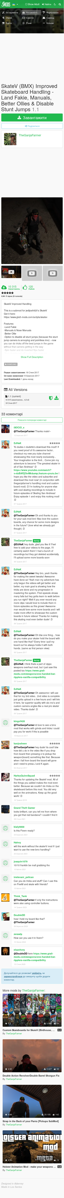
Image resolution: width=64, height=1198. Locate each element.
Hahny (17, 842)
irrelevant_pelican (24, 877)
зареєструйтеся (13, 976)
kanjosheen (20, 743)
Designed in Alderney (12, 1183)
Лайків (31, 289)
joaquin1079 (20, 861)
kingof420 (19, 721)
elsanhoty (19, 949)
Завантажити (34, 117)
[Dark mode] (55, 4)
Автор (36, 540)
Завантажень (14, 289)
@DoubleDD (20, 953)
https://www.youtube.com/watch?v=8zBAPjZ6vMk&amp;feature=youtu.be (36, 471)
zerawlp (18, 934)
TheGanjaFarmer (30, 135)
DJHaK (17, 443)
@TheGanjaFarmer (24, 431)
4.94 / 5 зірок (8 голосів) (11, 296)
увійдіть (37, 973)
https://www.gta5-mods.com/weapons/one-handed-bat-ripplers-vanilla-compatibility (35, 674)
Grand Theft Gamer (24, 807)
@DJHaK (19, 544)
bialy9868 (19, 826)
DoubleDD (19, 915)
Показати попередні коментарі (32, 419)
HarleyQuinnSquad (24, 775)
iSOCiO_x (19, 427)
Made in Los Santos (11, 1186)
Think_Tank (20, 896)
